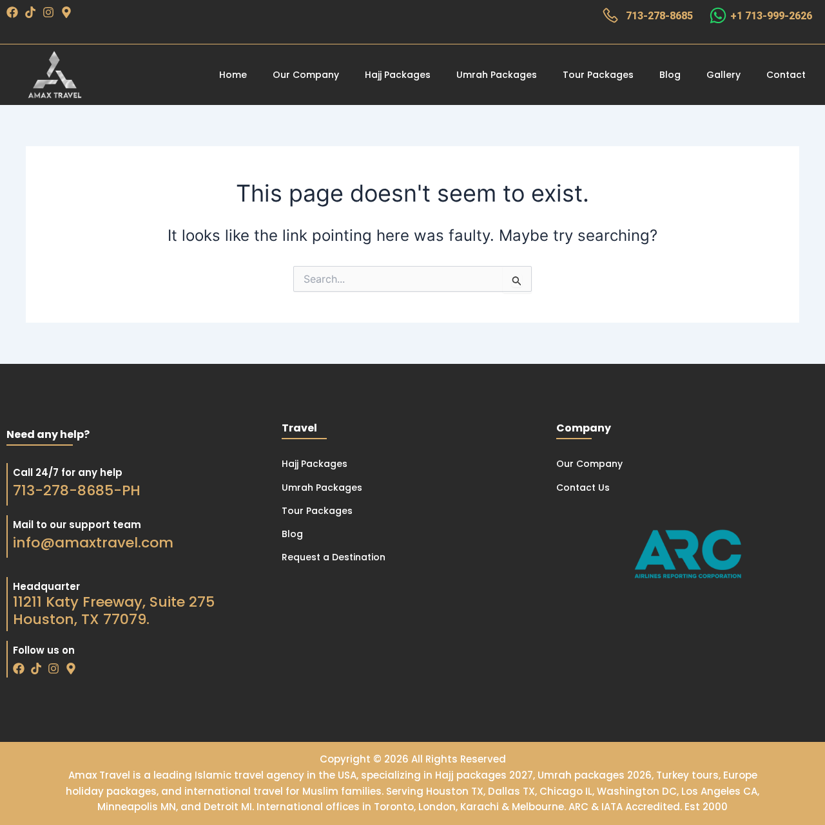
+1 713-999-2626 (771, 16)
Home (233, 74)
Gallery (723, 74)
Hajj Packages (398, 74)
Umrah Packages (496, 74)
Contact (786, 74)
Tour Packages (598, 74)
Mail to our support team (77, 524)
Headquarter (46, 586)
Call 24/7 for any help (67, 472)
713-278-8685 (659, 16)
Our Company (306, 74)
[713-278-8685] (610, 15)
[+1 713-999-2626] (718, 15)
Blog (670, 74)
